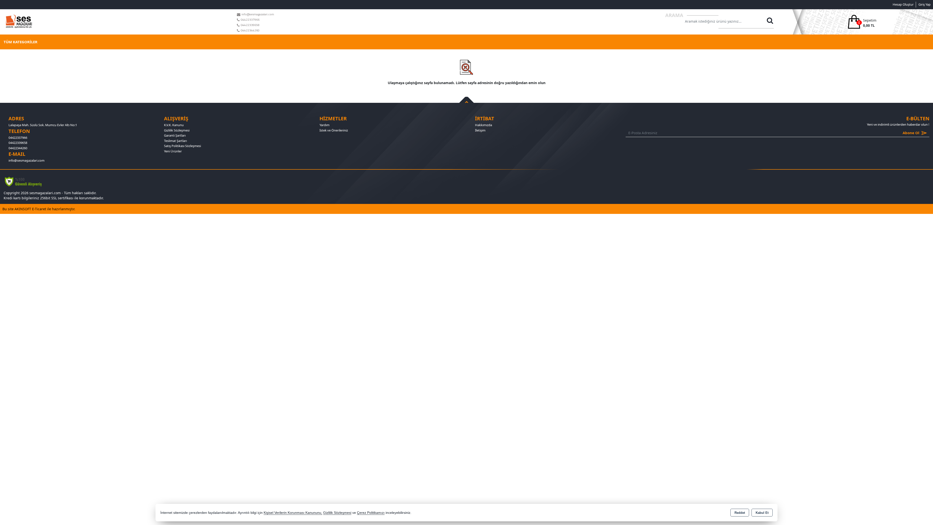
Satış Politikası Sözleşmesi (182, 146)
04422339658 (18, 142)
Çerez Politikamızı (371, 513)
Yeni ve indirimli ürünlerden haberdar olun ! (898, 124)
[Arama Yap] (770, 22)
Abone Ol (904, 132)
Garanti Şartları (175, 135)
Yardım (324, 125)
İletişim (480, 130)
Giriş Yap (924, 4)
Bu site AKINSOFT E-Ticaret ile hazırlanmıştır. (38, 209)
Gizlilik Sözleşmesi (177, 130)
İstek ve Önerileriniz (334, 130)
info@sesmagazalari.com (26, 160)
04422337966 (18, 137)
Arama (674, 15)
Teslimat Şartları (175, 141)
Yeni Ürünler (173, 151)
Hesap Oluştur (903, 4)
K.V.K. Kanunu (174, 125)
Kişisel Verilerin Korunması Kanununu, (293, 513)
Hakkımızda (483, 125)
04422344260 (18, 148)
